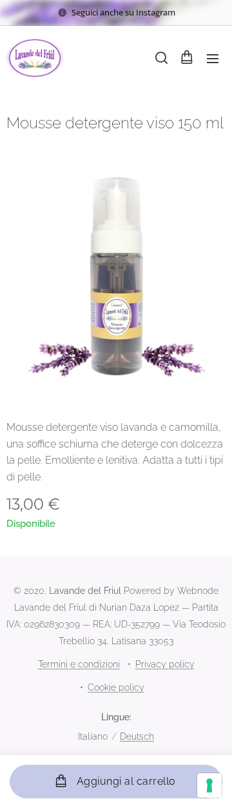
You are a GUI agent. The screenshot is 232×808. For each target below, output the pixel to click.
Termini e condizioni (79, 664)
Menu (213, 58)
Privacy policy (165, 664)
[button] (160, 58)
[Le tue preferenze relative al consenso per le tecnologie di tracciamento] (209, 785)
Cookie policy (116, 687)
